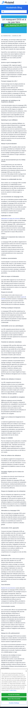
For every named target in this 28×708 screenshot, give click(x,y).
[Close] (26, 671)
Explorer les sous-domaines (8, 588)
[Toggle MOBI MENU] (26, 2)
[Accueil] (7, 2)
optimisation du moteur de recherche (10, 218)
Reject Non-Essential (14, 698)
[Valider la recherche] (3, 11)
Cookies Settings (14, 703)
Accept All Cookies (14, 694)
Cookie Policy (12, 690)
